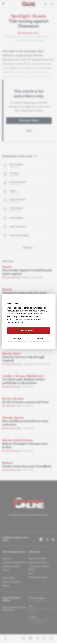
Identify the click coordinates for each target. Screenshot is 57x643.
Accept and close (28, 330)
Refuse (39, 338)
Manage (17, 338)
